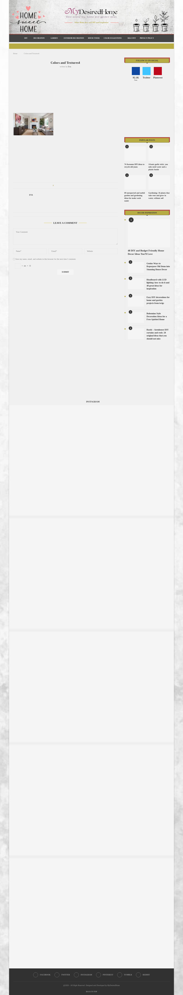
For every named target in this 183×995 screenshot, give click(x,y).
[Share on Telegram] (71, 185)
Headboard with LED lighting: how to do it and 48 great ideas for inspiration (158, 284)
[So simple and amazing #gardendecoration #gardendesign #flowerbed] (91, 860)
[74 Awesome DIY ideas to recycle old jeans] (135, 154)
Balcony (132, 38)
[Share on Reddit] (68, 185)
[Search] (157, 38)
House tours (94, 38)
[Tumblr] (97, 28)
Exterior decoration (74, 38)
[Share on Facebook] (58, 185)
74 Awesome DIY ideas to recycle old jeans (134, 165)
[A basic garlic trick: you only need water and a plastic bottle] (159, 154)
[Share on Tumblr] (66, 185)
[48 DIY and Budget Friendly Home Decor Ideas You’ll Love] (149, 233)
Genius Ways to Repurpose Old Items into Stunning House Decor (158, 266)
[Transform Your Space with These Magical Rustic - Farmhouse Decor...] (91, 746)
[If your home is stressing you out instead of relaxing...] (91, 633)
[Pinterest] (93, 28)
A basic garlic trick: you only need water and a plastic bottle (158, 167)
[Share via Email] (76, 185)
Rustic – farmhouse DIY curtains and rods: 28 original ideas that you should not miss (158, 334)
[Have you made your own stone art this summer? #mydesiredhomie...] (91, 520)
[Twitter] (86, 28)
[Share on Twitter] (60, 185)
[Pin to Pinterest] (63, 185)
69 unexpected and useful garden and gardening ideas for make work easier (134, 197)
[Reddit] (101, 28)
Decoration (39, 38)
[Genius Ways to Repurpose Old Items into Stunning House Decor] (136, 267)
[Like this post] (55, 185)
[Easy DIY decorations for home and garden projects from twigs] (136, 301)
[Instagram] (89, 28)
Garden (54, 38)
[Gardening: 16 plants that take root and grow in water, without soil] (159, 182)
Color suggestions (113, 38)
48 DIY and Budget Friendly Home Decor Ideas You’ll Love (146, 252)
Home (15, 53)
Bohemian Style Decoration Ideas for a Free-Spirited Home (157, 316)
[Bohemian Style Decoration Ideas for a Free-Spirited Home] (136, 317)
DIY (25, 38)
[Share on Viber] (73, 185)
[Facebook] (82, 28)
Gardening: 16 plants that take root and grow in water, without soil (159, 195)
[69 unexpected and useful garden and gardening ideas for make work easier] (135, 182)
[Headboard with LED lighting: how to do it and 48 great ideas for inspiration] (136, 283)
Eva (69, 67)
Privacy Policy (147, 38)
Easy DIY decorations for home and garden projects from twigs (158, 300)
